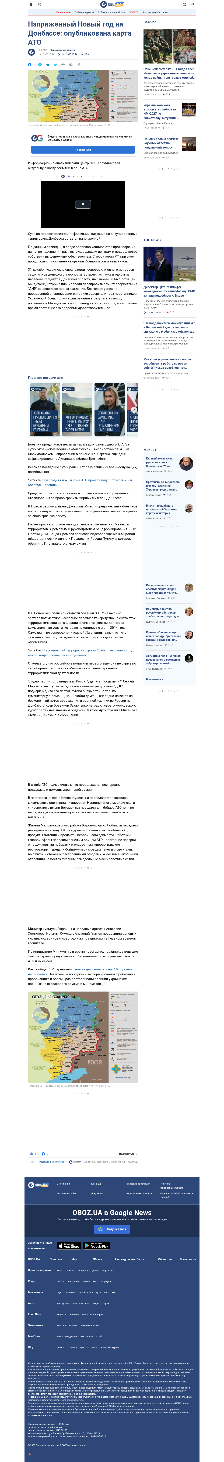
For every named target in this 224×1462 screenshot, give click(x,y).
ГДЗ (59, 1292)
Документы (97, 1193)
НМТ (114, 1292)
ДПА (98, 1292)
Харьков (69, 1270)
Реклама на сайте (66, 1193)
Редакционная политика (51, 1162)
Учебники (69, 1292)
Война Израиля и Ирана (111, 12)
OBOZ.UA (42, 50)
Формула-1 (107, 1281)
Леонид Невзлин (154, 645)
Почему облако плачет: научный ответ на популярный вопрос (161, 143)
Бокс (95, 1281)
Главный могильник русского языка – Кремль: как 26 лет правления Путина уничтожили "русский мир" (160, 462)
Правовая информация (137, 1183)
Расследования (125, 1259)
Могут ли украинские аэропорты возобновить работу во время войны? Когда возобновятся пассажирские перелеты (168, 363)
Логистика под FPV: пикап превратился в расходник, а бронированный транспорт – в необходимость (163, 659)
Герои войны (63, 12)
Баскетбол (73, 1281)
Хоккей (86, 1281)
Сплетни (72, 1347)
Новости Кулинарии (92, 1314)
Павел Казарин (154, 518)
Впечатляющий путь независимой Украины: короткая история (161, 509)
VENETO (134, 12)
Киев (59, 1270)
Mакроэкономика (90, 1325)
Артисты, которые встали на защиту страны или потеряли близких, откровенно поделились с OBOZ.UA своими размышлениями (169, 86)
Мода (94, 1347)
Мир (74, 1259)
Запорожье (83, 1270)
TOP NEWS (152, 240)
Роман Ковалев (154, 669)
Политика (56, 1259)
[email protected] (68, 1436)
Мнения (150, 450)
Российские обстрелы (155, 12)
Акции (96, 1303)
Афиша (60, 1347)
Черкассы (107, 1270)
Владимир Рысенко (155, 598)
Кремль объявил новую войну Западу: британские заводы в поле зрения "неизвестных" (163, 636)
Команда (96, 1183)
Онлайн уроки (85, 1292)
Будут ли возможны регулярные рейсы (166, 373)
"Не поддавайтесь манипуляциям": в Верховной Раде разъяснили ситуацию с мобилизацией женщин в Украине (170, 327)
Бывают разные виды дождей (161, 152)
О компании (63, 1183)
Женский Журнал (110, 1347)
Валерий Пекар (153, 495)
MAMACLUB (87, 1336)
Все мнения (153, 679)
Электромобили (80, 1303)
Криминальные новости (63, 50)
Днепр (95, 1270)
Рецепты (61, 1314)
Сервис (106, 1303)
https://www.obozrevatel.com (143, 1363)
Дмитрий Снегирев (155, 622)
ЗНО (106, 1292)
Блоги (140, 1259)
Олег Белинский (154, 471)
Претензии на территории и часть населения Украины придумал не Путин (163, 486)
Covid (99, 1336)
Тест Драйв (63, 1303)
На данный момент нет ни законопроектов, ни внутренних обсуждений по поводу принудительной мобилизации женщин (168, 340)
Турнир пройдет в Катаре (158, 123)
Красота (84, 1347)
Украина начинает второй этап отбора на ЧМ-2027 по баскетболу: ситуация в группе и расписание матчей (161, 111)
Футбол (61, 1281)
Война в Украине (84, 12)
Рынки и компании (67, 1325)
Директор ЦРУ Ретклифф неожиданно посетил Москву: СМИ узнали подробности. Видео (169, 291)
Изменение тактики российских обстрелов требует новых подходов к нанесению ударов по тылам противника (163, 612)
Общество (165, 1259)
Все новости (188, 1259)
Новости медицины (67, 1336)
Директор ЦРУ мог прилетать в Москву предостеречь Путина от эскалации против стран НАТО (168, 304)
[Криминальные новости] (75, 1163)
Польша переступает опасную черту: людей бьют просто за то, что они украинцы (161, 589)
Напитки (74, 1314)
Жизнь (97, 1259)
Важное (150, 22)
